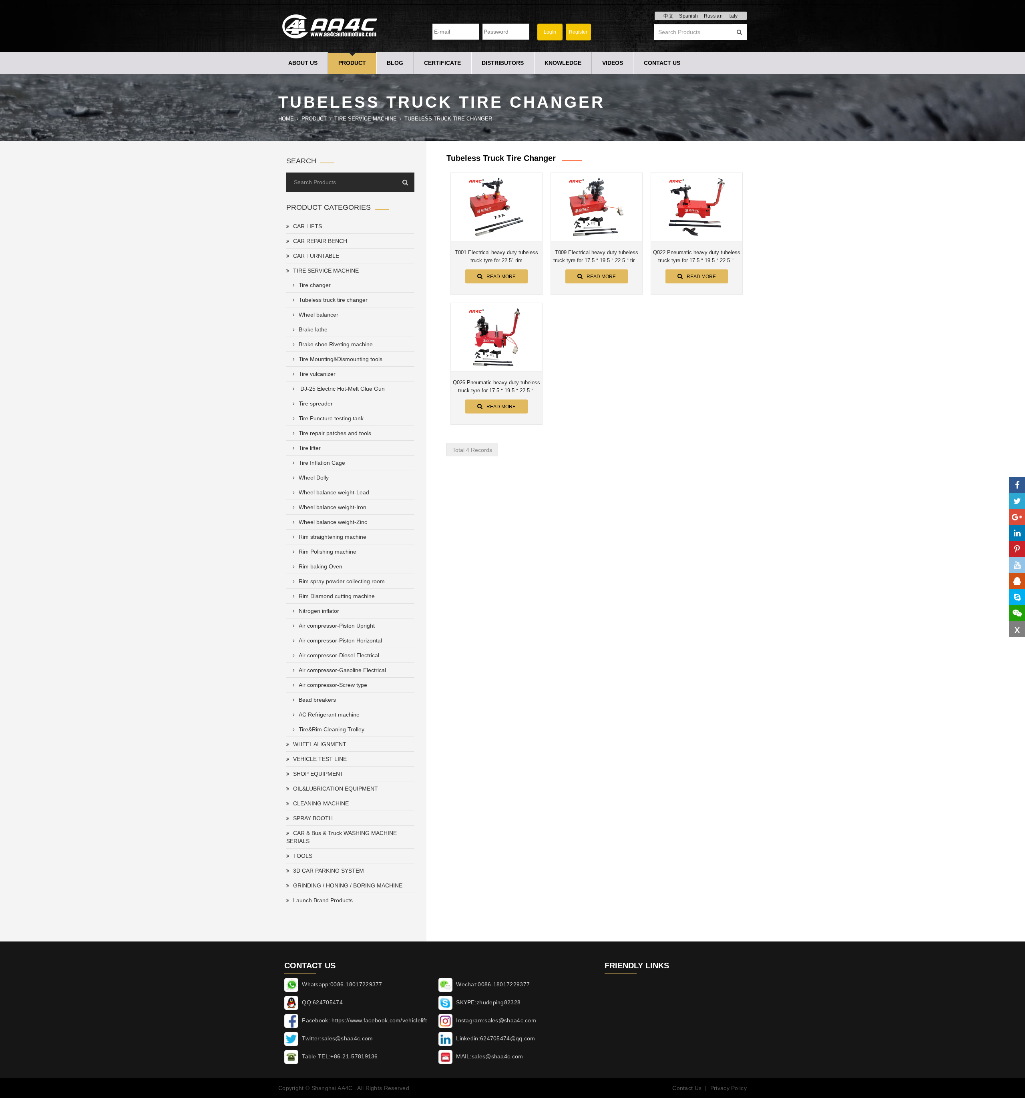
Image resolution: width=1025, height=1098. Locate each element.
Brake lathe (313, 329)
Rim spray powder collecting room (342, 581)
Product (352, 63)
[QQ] (1017, 581)
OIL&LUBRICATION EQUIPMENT (335, 788)
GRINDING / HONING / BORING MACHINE (347, 885)
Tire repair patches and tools (335, 433)
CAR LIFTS (307, 226)
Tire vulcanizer (317, 374)
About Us (303, 63)
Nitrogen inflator (319, 611)
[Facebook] (1017, 485)
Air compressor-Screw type (333, 685)
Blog (395, 63)
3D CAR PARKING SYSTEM (328, 870)
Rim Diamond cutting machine (337, 596)
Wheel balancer (318, 314)
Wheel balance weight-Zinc (333, 522)
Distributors (503, 63)
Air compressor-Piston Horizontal (340, 640)
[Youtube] (1017, 565)
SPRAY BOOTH (313, 818)
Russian (713, 16)
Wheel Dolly (314, 477)
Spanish (688, 16)
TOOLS (302, 856)
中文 (668, 16)
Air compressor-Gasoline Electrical (342, 670)
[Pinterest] (1017, 549)
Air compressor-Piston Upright (337, 625)
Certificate (442, 63)
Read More (501, 276)
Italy (733, 16)
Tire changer (315, 285)
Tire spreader (316, 403)
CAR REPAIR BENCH (320, 241)
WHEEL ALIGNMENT (319, 744)
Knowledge (563, 63)
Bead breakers (317, 700)
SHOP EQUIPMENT (318, 774)
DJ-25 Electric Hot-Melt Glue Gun (342, 388)
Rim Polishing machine (327, 551)
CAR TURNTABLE (316, 256)
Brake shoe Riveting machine (336, 344)
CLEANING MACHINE (321, 803)
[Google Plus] (1017, 517)
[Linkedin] (1017, 533)
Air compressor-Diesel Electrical (339, 655)
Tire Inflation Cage (322, 463)
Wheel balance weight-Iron (332, 507)
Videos (612, 63)
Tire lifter (310, 448)
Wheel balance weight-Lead (334, 492)
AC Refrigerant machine (329, 714)
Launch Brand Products (323, 900)
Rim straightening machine (332, 537)
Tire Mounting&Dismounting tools (340, 359)
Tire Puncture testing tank (331, 418)
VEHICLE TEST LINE (320, 759)
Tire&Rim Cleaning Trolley (331, 729)
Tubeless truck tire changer (448, 119)
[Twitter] (1017, 501)
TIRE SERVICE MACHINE (365, 119)
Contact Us (662, 63)
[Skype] (1017, 597)
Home (286, 119)
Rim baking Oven (320, 566)
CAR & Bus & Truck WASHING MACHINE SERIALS (341, 837)
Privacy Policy (728, 1088)
